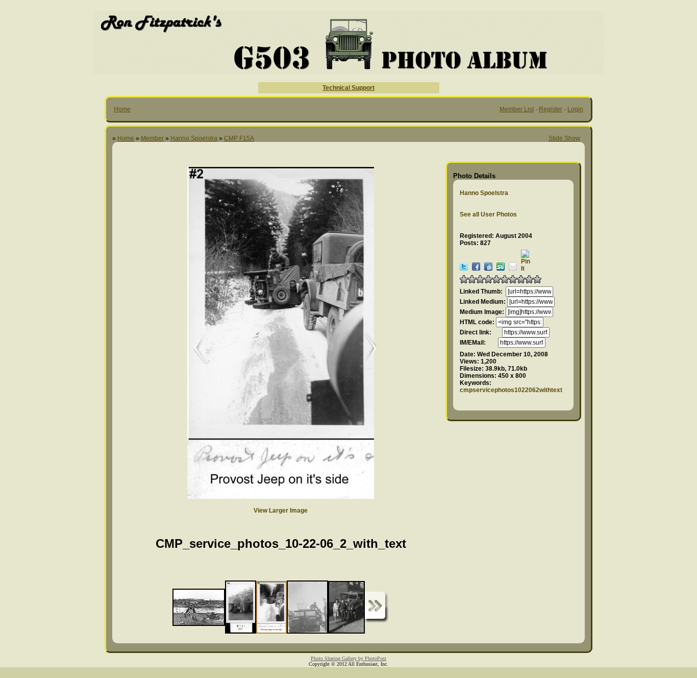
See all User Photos (488, 214)
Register (550, 109)
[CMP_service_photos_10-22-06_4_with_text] (192, 348)
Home (122, 109)
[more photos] (377, 607)
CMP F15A (239, 138)
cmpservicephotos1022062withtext (511, 390)
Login (575, 109)
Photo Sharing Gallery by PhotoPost (348, 658)
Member (152, 138)
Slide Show (564, 138)
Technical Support (348, 87)
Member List (517, 109)
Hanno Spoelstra (193, 138)
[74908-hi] (366, 348)
